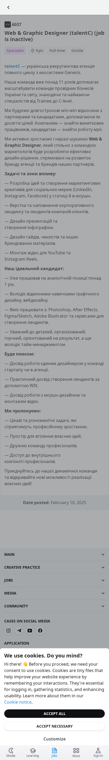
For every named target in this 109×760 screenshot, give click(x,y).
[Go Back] (8, 7)
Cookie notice (17, 702)
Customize (54, 739)
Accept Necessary (55, 726)
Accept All (55, 713)
